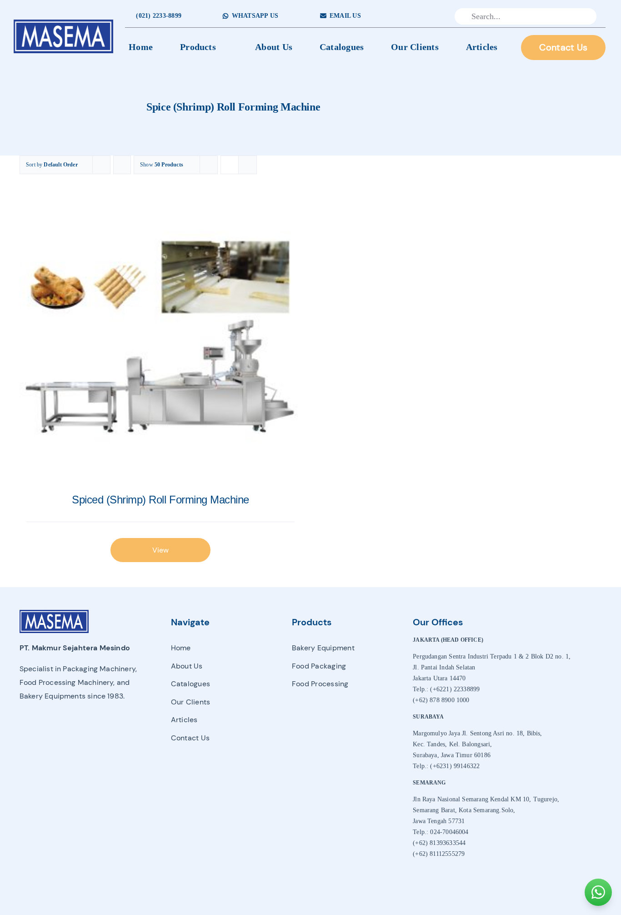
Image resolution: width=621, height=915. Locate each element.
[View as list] (247, 165)
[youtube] (433, 16)
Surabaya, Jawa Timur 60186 (452, 755)
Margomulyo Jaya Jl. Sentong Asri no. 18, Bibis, (477, 733)
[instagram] (419, 16)
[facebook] (405, 16)
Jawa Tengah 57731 (439, 821)
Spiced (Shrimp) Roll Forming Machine (160, 499)
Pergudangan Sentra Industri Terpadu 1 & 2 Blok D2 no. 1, (492, 656)
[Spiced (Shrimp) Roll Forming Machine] (160, 342)
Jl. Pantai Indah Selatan (444, 667)
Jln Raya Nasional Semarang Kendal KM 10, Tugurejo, (486, 799)
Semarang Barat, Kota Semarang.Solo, (464, 810)
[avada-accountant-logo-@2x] (64, 22)
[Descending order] (122, 165)
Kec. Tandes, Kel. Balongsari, (452, 744)
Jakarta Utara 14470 (439, 678)
